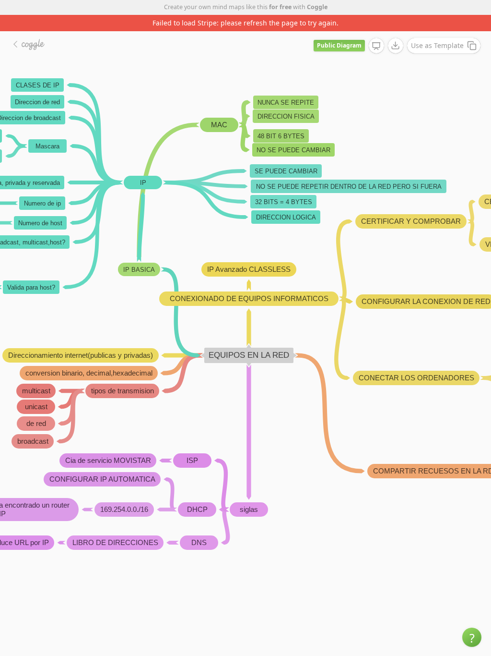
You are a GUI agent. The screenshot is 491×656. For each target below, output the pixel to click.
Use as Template (437, 45)
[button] (471, 637)
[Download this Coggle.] (395, 45)
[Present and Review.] (376, 46)
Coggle (317, 7)
